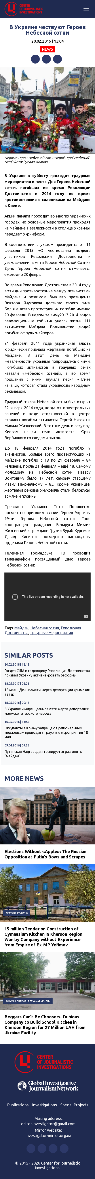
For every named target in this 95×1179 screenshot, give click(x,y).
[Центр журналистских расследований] (25, 9)
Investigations (44, 1105)
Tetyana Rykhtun (17, 913)
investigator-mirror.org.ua (48, 1135)
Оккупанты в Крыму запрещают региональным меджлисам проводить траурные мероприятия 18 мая (46, 732)
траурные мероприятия (51, 632)
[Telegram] (57, 59)
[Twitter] (46, 59)
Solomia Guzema (16, 1001)
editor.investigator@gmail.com (48, 1123)
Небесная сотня (44, 628)
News (47, 49)
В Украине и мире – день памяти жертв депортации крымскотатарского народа (46, 711)
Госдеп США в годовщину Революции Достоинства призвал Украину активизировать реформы (47, 673)
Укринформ (33, 234)
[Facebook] (35, 59)
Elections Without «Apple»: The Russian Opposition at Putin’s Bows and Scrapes (45, 854)
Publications (17, 1105)
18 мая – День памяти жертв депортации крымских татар (47, 692)
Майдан (21, 628)
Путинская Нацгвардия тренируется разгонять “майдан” (43, 754)
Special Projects (74, 1105)
